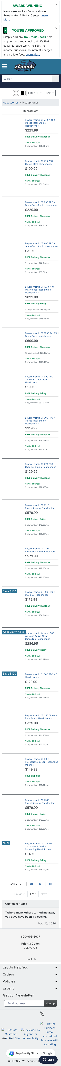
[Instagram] (30, 1015)
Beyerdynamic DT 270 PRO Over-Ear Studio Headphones (40, 465)
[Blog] (7, 1015)
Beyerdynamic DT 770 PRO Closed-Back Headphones (39, 162)
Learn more (33, 54)
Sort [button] (49, 93)
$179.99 (31, 599)
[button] (4, 66)
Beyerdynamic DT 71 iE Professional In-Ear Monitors (40, 506)
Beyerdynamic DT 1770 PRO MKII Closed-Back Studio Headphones (39, 289)
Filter (33, 93)
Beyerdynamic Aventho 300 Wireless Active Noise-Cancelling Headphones (39, 636)
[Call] (55, 66)
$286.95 (31, 643)
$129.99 (31, 471)
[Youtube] (53, 1015)
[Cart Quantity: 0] (43, 66)
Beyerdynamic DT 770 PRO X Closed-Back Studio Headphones (40, 123)
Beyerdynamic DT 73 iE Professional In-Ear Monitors (40, 801)
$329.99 (31, 723)
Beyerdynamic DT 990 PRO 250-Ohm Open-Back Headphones (39, 379)
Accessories (10, 102)
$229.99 (31, 130)
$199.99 (31, 168)
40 (31, 884)
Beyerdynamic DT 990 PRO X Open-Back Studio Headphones (41, 203)
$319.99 (31, 251)
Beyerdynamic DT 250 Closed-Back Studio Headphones (41, 717)
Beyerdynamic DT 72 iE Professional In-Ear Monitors (40, 550)
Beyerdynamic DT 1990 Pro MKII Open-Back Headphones (41, 334)
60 (41, 884)
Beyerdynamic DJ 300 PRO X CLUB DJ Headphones (40, 593)
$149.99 (31, 769)
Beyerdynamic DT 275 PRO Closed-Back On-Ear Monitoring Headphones (39, 846)
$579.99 (31, 513)
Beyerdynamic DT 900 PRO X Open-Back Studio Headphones (41, 245)
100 (51, 884)
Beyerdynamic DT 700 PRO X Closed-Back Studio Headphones (40, 420)
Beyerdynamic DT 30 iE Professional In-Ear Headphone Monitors (41, 762)
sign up (50, 1003)
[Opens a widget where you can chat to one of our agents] (48, 1060)
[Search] (55, 78)
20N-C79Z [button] (30, 945)
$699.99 (31, 297)
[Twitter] (42, 1015)
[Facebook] (18, 1015)
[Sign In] (49, 66)
